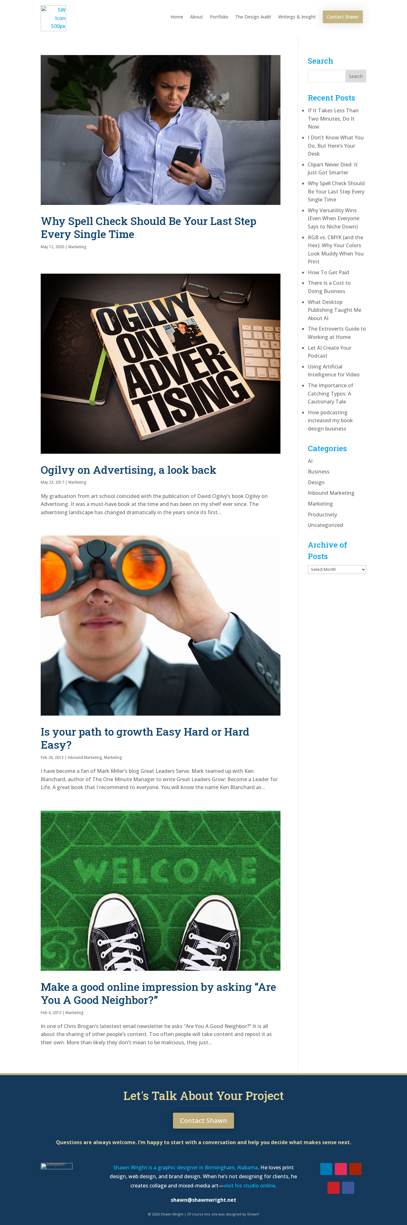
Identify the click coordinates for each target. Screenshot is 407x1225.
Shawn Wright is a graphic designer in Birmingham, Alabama (185, 1167)
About (196, 17)
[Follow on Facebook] (348, 1188)
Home (176, 17)
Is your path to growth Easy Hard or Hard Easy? (145, 738)
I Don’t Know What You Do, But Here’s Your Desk (336, 145)
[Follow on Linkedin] (326, 1169)
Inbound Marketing (85, 757)
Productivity (322, 514)
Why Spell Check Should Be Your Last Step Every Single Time (148, 227)
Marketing (77, 246)
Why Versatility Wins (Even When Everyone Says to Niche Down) (333, 218)
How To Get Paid (328, 272)
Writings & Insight (297, 17)
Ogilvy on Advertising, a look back (129, 469)
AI (310, 461)
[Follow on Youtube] (355, 1169)
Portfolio (219, 17)
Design (316, 482)
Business (318, 471)
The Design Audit (253, 17)
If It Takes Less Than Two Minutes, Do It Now (333, 118)
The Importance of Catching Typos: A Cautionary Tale (330, 393)
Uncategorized (325, 525)
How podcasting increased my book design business (330, 420)
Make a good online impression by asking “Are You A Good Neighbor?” (158, 993)
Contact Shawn (343, 17)
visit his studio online (249, 1185)
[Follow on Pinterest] (334, 1188)
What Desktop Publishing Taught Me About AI (334, 310)
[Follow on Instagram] (341, 1169)
